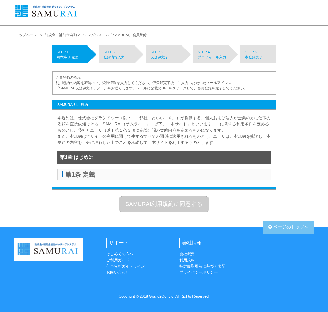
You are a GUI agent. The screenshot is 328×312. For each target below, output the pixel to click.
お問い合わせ (117, 272)
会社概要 (187, 254)
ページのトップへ (290, 227)
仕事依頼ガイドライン (125, 266)
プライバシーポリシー (198, 272)
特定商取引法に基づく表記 (202, 266)
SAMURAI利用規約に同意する (164, 204)
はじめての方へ (119, 254)
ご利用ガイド (117, 260)
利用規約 (187, 260)
